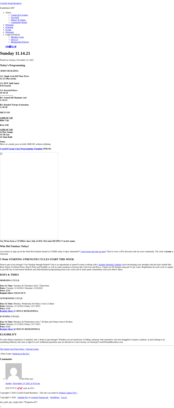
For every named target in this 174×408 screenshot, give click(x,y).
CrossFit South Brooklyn (10, 3)
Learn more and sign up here (93, 251)
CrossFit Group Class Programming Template (21, 149)
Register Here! (6, 311)
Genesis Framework (39, 397)
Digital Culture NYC (68, 393)
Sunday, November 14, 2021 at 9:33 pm (22, 383)
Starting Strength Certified (110, 264)
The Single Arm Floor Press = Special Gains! (19, 349)
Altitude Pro (22, 397)
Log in (64, 397)
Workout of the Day (20, 354)
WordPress (54, 397)
